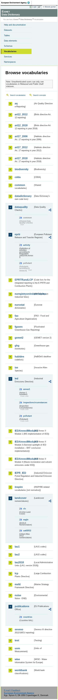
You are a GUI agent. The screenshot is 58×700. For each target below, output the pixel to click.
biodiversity (21, 169)
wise (17, 659)
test (17, 640)
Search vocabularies (18, 95)
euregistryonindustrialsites (24, 294)
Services (8, 56)
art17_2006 (21, 136)
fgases (19, 326)
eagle (25, 519)
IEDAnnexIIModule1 (24, 430)
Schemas (8, 46)
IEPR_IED (20, 473)
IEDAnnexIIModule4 (24, 459)
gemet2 (19, 337)
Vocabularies (10, 51)
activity (26, 245)
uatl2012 (27, 530)
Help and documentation (15, 25)
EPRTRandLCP (24, 279)
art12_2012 (21, 114)
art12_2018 (21, 125)
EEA (16, 2)
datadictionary (23, 196)
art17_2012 (21, 147)
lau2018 (19, 562)
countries (27, 617)
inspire (19, 487)
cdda (18, 177)
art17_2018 (21, 158)
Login (34, 7)
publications (22, 606)
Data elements (10, 41)
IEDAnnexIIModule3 (24, 441)
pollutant (27, 416)
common (20, 185)
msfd (18, 584)
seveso (19, 629)
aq (16, 103)
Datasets (8, 30)
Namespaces (10, 62)
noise (18, 595)
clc (24, 508)
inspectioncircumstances (28, 402)
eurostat (19, 304)
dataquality (21, 207)
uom (17, 648)
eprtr (17, 234)
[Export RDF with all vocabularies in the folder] (50, 210)
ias (16, 367)
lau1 (17, 546)
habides (19, 356)
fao (16, 315)
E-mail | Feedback (12, 690)
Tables (7, 35)
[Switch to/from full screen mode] (39, 6)
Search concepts (39, 95)
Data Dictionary (26, 19)
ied (16, 378)
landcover (20, 498)
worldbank (21, 670)
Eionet (15, 19)
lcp (16, 573)
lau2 (17, 554)
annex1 (26, 389)
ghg (17, 345)
